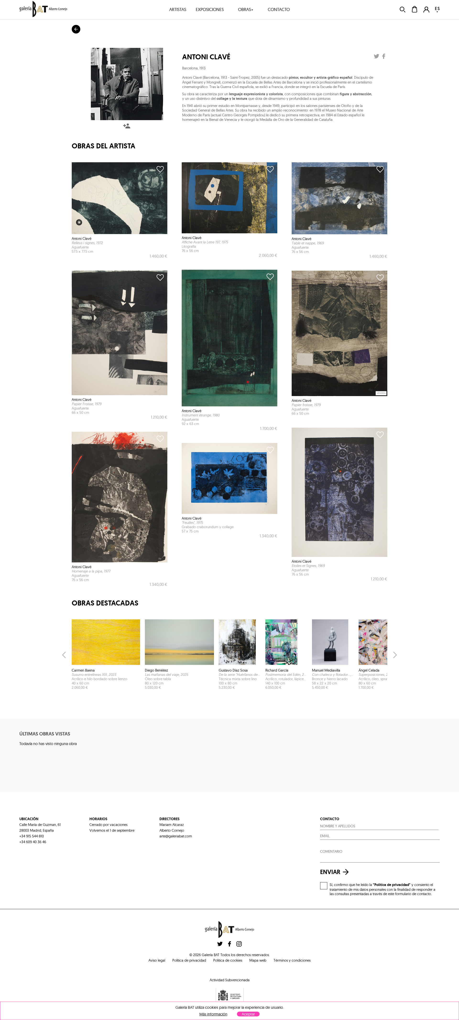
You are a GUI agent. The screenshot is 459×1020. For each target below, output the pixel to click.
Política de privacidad (189, 960)
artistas (177, 9)
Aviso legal (156, 960)
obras (244, 9)
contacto (279, 9)
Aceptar (248, 1014)
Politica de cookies (227, 960)
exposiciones (210, 9)
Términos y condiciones (292, 960)
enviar (330, 872)
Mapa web (257, 960)
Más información (213, 1014)
